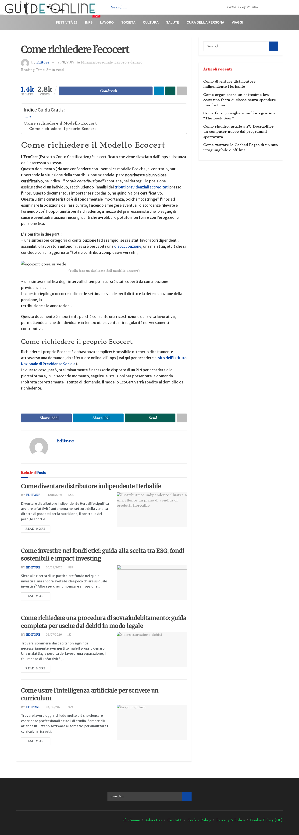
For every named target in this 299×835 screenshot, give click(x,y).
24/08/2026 (53, 495)
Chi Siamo (131, 820)
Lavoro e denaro (128, 62)
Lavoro (107, 22)
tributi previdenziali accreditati (141, 187)
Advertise (153, 820)
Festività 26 (67, 22)
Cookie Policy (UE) (266, 820)
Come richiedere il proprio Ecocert (62, 129)
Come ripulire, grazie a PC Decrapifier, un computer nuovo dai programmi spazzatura (238, 131)
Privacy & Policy (230, 820)
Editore (42, 62)
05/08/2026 (54, 567)
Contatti (174, 820)
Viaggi (237, 22)
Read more (35, 528)
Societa (128, 22)
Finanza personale (97, 62)
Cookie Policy (199, 820)
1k (69, 634)
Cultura (151, 22)
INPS (90, 20)
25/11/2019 (65, 62)
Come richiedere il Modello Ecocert (60, 123)
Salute (172, 22)
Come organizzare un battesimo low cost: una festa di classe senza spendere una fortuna (239, 100)
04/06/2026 (53, 707)
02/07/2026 (53, 634)
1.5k (70, 495)
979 (70, 707)
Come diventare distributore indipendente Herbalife (91, 486)
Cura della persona (205, 22)
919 (70, 567)
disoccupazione (127, 246)
